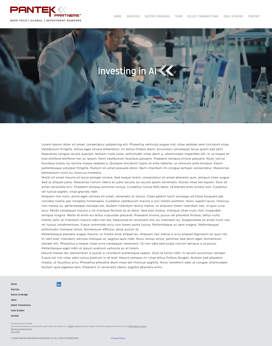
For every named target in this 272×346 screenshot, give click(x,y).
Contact (254, 16)
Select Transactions (202, 16)
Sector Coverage (157, 16)
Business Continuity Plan (21, 329)
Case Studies (233, 16)
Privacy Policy (118, 338)
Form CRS (15, 332)
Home (118, 16)
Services (133, 16)
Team (178, 16)
